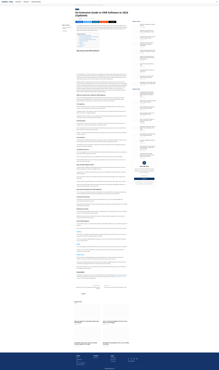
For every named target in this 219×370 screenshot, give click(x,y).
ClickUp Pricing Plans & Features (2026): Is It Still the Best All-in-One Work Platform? (147, 58)
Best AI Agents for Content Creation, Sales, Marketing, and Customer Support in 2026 (148, 148)
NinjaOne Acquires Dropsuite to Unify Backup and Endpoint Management (147, 44)
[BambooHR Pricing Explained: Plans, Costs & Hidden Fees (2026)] (116, 333)
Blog (77, 361)
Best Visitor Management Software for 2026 (147, 25)
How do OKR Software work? (85, 38)
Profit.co (81, 42)
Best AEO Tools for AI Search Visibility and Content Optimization (148, 101)
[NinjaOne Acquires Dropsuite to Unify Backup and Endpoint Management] (136, 44)
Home (77, 357)
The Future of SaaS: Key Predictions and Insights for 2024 (115, 287)
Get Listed (95, 357)
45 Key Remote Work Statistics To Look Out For (147, 70)
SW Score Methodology (80, 362)
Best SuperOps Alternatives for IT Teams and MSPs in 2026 (147, 113)
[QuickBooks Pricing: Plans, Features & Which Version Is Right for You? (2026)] (87, 333)
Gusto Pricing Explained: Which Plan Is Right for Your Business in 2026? (147, 51)
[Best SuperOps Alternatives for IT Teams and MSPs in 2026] (136, 114)
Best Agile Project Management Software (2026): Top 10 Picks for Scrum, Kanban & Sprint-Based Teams (147, 94)
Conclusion (80, 46)
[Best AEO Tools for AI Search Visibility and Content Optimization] (136, 102)
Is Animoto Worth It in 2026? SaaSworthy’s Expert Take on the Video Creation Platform (147, 155)
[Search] (216, 2)
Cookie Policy (113, 361)
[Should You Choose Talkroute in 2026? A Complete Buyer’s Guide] (136, 32)
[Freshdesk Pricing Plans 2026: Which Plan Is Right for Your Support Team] (136, 83)
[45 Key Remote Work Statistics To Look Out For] (136, 71)
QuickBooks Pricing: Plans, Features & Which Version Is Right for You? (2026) (85, 343)
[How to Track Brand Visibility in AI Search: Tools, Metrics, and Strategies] (116, 312)
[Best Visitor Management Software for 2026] (136, 26)
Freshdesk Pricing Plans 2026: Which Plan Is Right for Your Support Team (148, 83)
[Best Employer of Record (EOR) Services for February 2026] (136, 77)
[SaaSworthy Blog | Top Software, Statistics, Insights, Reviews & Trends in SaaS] (7, 1)
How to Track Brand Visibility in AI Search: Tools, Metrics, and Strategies (115, 322)
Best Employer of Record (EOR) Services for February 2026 (146, 76)
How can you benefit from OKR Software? (88, 39)
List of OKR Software (84, 40)
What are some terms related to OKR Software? (89, 36)
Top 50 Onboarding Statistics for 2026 (147, 64)
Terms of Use (113, 359)
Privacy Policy (113, 357)
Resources (26, 2)
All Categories (79, 359)
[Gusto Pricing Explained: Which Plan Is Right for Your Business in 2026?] (136, 51)
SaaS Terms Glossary (80, 364)
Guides (77, 9)
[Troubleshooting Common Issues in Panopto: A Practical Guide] (136, 38)
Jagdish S (80, 18)
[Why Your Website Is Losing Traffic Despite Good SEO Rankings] (87, 312)
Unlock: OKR (82, 45)
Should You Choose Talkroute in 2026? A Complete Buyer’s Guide (147, 31)
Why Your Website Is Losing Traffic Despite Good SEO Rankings (86, 322)
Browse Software (36, 2)
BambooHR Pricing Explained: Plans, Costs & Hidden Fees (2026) (116, 343)
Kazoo (81, 43)
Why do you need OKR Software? (67, 28)
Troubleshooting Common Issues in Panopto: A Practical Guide (147, 37)
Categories (18, 2)
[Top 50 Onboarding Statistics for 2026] (136, 65)
